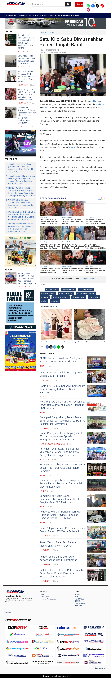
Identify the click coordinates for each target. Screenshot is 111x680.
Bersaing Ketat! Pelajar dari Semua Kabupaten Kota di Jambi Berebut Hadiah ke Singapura (27, 278)
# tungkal (44, 297)
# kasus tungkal (52, 289)
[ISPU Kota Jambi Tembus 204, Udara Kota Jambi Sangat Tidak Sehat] (10, 61)
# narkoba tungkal (47, 293)
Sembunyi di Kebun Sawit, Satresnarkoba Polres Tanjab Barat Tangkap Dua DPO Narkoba (59, 499)
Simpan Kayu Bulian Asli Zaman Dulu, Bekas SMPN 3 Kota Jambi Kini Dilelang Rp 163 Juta (19, 204)
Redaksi (42, 595)
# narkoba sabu (78, 297)
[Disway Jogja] (68, 648)
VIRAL (29, 15)
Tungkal (71, 147)
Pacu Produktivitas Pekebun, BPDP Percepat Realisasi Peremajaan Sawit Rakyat (26, 76)
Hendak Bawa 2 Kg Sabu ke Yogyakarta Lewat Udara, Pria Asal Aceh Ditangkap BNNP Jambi (62, 405)
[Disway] (17, 627)
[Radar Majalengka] (42, 648)
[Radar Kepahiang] (17, 655)
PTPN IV (22, 15)
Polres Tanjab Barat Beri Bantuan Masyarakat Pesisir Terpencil (58, 544)
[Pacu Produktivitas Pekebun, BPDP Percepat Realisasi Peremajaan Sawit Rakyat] (10, 76)
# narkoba (55, 301)
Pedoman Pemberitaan (48, 599)
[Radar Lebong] (17, 662)
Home (43, 32)
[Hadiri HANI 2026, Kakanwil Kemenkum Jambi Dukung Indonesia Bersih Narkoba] (96, 391)
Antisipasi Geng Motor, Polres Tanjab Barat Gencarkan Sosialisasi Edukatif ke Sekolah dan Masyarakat (62, 421)
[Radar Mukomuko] (68, 655)
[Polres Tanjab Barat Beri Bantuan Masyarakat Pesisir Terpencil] (96, 546)
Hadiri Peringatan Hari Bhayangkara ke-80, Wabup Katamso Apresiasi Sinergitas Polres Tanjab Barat (62, 436)
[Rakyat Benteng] (68, 662)
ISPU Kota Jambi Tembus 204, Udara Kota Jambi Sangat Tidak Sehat (26, 59)
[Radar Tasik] (68, 627)
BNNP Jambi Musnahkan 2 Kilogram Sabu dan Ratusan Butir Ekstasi (61, 360)
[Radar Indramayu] (17, 634)
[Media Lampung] (93, 627)
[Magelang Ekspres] (93, 641)
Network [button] (80, 4)
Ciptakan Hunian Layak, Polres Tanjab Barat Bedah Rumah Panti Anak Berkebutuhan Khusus (61, 573)
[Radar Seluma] (42, 662)
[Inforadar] (17, 641)
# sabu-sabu (93, 297)
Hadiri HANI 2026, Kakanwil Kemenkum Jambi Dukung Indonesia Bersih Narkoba (62, 389)
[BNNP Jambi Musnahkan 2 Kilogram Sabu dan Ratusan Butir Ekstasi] (96, 362)
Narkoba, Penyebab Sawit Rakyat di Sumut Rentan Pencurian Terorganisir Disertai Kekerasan (61, 483)
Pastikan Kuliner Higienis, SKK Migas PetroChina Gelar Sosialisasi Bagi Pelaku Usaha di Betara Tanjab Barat (20, 216)
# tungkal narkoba (86, 289)
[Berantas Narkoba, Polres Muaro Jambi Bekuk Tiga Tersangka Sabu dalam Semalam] (96, 469)
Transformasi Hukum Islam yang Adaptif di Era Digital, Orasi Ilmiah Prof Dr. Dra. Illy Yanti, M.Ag (20, 168)
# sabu (43, 301)
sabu (47, 107)
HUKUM (46, 15)
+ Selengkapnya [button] (99, 668)
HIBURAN (76, 15)
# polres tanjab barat (60, 297)
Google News (88, 278)
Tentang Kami (44, 597)
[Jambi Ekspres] (93, 634)
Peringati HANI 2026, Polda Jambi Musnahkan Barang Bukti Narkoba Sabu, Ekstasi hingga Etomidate (59, 452)
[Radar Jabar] (93, 648)
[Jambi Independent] (68, 634)
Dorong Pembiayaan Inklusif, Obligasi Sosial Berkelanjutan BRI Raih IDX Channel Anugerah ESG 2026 (19, 228)
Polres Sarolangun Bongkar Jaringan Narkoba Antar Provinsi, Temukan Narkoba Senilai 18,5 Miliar (60, 515)
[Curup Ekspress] (42, 655)
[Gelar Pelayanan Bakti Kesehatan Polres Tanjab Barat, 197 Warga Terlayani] (96, 532)
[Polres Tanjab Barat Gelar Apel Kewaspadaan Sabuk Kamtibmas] (96, 560)
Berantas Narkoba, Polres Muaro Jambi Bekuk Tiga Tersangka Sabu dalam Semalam (62, 468)
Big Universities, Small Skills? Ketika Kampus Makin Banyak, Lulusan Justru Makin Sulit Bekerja (26, 41)
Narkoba (97, 101)
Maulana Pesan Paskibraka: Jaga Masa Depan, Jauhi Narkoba (62, 374)
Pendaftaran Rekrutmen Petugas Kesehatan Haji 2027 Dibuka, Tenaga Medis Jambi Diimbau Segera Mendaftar (27, 115)
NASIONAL (66, 15)
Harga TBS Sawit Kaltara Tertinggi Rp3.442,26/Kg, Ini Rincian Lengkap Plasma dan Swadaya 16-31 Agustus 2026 (20, 192)
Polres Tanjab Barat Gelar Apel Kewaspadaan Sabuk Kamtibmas (58, 558)
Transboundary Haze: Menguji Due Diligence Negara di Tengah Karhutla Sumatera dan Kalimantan (20, 180)
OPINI (16, 15)
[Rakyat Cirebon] (42, 634)
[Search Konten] (68, 4)
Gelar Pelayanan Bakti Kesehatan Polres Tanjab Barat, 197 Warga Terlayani (62, 529)
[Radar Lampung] (42, 641)
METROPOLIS (37, 15)
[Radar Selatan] (93, 662)
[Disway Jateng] (68, 641)
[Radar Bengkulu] (93, 655)
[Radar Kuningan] (17, 648)
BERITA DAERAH (55, 15)
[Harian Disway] (42, 627)
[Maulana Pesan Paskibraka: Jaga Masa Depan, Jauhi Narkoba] (96, 376)
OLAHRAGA (9, 15)
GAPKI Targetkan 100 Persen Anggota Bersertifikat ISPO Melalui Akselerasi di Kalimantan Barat (27, 94)
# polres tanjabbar (65, 293)
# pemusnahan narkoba (85, 293)
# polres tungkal (68, 289)
